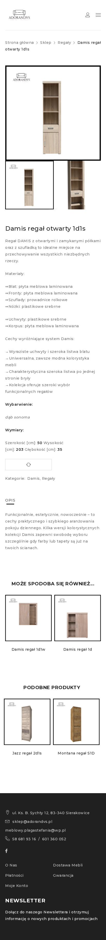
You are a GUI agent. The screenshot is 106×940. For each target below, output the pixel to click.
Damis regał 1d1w (29, 649)
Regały (64, 42)
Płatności (14, 875)
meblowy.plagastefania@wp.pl (35, 830)
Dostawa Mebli (68, 865)
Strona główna (19, 42)
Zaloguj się (87, 15)
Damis (33, 478)
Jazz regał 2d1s (27, 753)
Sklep (45, 42)
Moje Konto (16, 885)
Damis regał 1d (77, 649)
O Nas (11, 865)
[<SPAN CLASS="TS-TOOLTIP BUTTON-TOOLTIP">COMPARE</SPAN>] (28, 464)
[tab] (10, 500)
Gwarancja (63, 875)
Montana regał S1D (76, 753)
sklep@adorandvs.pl (32, 821)
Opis (10, 500)
